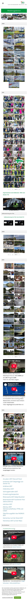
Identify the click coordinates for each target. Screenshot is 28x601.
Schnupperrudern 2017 (10, 491)
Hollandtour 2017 (8, 489)
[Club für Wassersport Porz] (17, 3)
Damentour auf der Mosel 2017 (13, 518)
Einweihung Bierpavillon (11, 494)
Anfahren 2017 (7, 486)
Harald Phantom (16, 547)
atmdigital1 (18, 564)
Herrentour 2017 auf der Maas (12, 521)
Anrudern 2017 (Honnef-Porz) (12, 479)
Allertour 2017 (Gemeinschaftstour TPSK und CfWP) (13, 509)
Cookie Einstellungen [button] (7, 597)
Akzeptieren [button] (17, 597)
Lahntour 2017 (7, 504)
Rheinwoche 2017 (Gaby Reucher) (13, 497)
